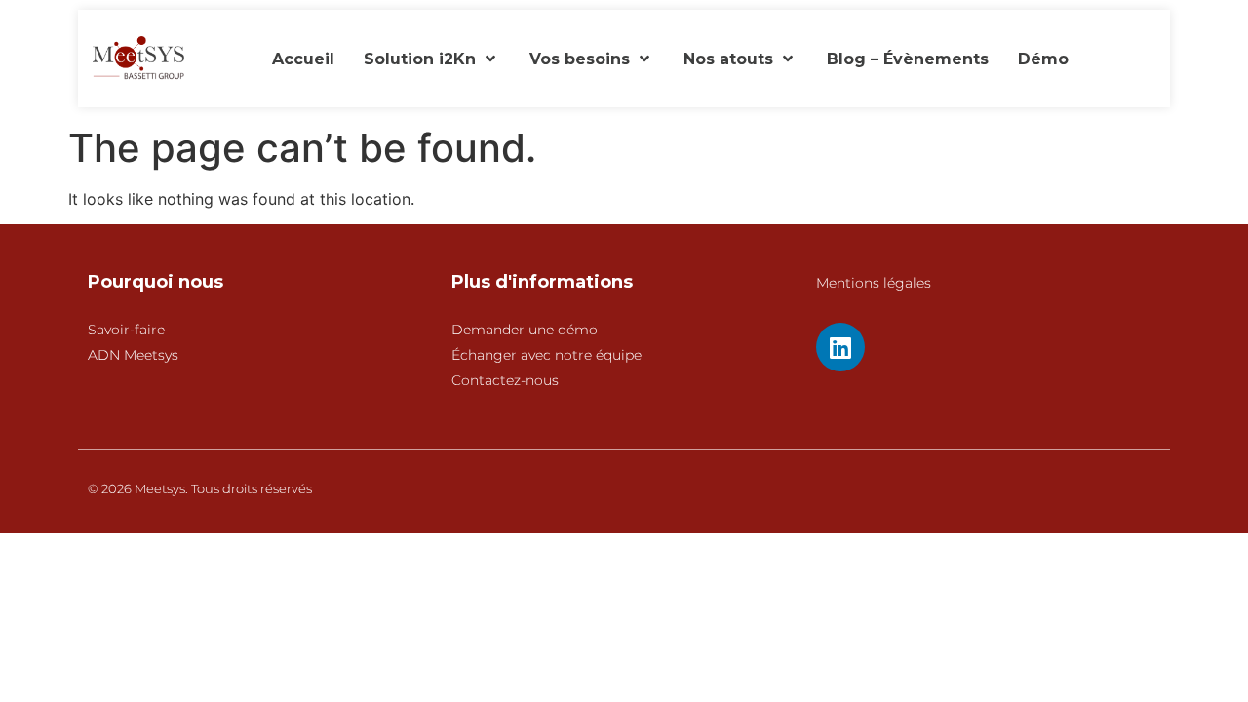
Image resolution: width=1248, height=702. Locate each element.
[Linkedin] (840, 347)
